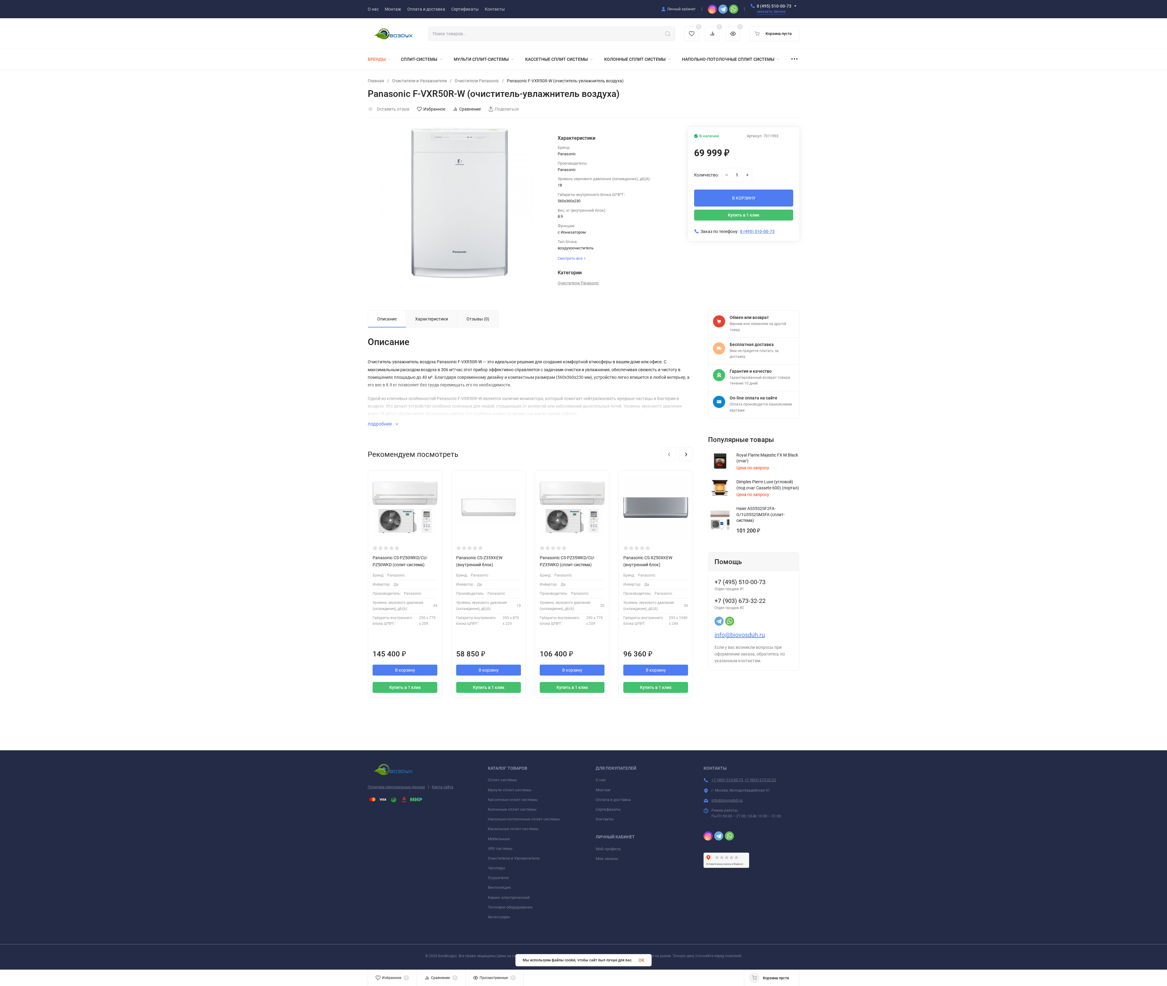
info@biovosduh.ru (739, 635)
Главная (376, 81)
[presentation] (669, 454)
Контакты (605, 819)
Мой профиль (608, 849)
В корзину (405, 670)
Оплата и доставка (613, 799)
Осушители (498, 877)
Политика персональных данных (396, 787)
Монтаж (603, 790)
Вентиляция (499, 887)
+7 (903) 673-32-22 (760, 780)
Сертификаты (608, 809)
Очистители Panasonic (477, 81)
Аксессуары (499, 917)
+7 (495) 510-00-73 (727, 780)
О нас (601, 780)
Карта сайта (442, 787)
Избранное (434, 109)
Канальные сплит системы (513, 829)
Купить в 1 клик (743, 215)
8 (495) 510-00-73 (774, 6)
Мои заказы (607, 858)
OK (641, 960)
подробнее (380, 424)
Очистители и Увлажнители (419, 81)
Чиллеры (496, 868)
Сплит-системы (502, 780)
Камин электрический (509, 897)
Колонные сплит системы (512, 809)
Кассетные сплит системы (513, 799)
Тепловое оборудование (510, 907)
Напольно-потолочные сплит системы (524, 819)
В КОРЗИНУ (744, 198)
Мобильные (499, 839)
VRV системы (500, 848)
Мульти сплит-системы (510, 790)
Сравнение (470, 109)
